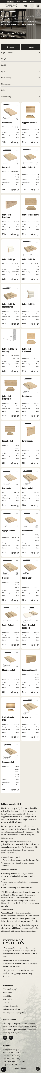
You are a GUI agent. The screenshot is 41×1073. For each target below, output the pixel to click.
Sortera (31, 47)
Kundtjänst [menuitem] (7, 996)
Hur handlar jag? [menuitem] (10, 989)
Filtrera (11, 47)
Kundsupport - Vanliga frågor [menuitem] (15, 1013)
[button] (3, 6)
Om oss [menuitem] (6, 1002)
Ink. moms (10, 1)
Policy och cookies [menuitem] (10, 1006)
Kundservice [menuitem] (8, 985)
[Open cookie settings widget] (3, 1069)
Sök (25, 5)
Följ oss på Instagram (11, 1023)
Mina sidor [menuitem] (7, 999)
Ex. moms (17, 1)
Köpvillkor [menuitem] (7, 992)
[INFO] (14, 142)
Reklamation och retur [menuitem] (12, 1009)
